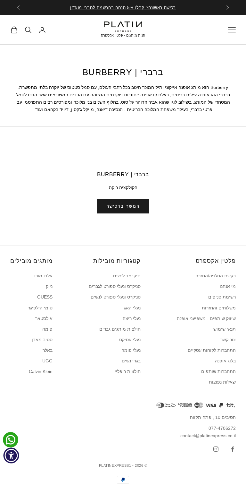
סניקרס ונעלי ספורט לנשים (116, 296)
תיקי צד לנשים (127, 275)
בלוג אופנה (225, 360)
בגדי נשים (131, 360)
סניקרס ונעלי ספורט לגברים (115, 286)
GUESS (45, 296)
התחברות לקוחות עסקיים (212, 350)
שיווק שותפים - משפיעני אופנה (206, 318)
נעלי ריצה (132, 318)
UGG (47, 360)
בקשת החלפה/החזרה (215, 275)
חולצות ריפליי (128, 371)
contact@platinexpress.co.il (208, 435)
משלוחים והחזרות (219, 307)
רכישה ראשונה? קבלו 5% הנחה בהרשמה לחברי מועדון (123, 7)
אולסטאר (44, 318)
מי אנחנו (228, 286)
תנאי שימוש (224, 329)
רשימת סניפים (222, 296)
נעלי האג (132, 307)
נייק (49, 286)
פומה (47, 329)
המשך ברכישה (123, 206)
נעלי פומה (131, 350)
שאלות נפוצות (222, 382)
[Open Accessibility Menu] (11, 455)
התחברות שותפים (218, 371)
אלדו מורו (43, 275)
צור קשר (228, 339)
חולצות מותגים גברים (120, 329)
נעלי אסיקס (130, 339)
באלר (48, 350)
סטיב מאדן (42, 339)
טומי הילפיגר (40, 307)
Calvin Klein (41, 371)
